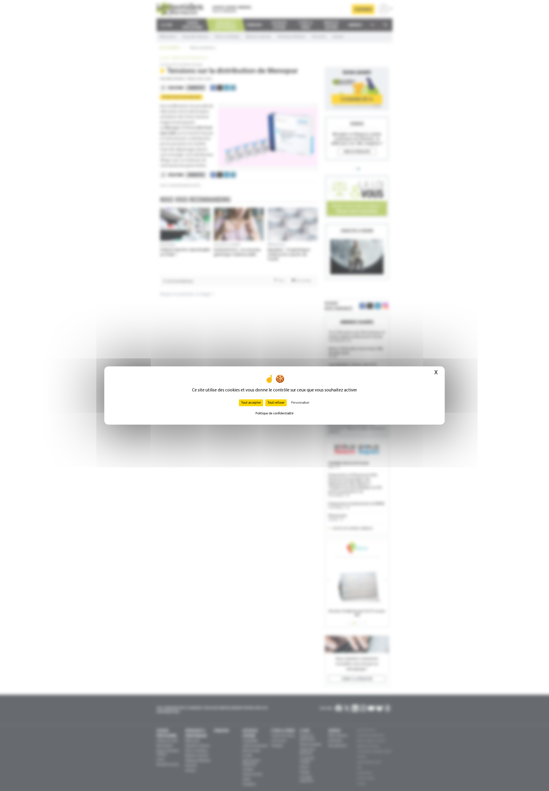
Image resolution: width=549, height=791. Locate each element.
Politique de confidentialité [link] (274, 413)
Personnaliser (300, 403)
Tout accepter (251, 403)
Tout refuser (276, 403)
